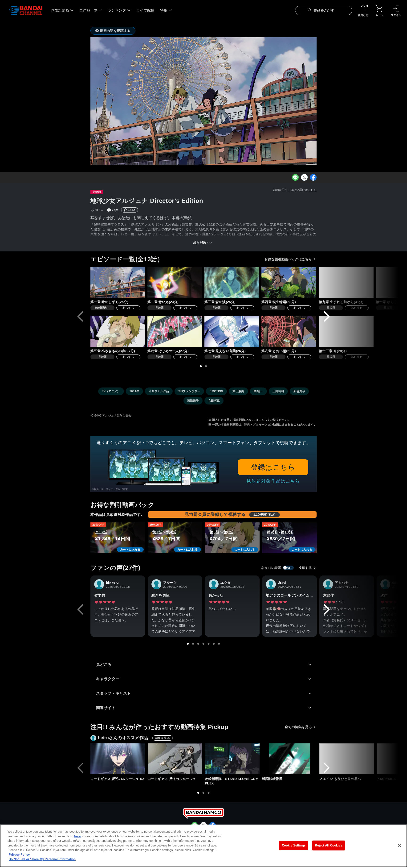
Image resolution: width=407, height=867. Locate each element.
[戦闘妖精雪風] (289, 758)
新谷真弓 (299, 391)
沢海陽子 (193, 400)
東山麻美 (238, 391)
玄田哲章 (214, 400)
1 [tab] (201, 366)
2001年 (134, 391)
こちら (312, 190)
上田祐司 (278, 391)
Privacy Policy (19, 854)
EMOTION (216, 391)
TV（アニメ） (111, 391)
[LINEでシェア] (295, 177)
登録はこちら (273, 467)
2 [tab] (206, 366)
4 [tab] (203, 644)
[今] (346, 331)
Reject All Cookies (328, 845)
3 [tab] (198, 644)
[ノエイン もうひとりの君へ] (346, 758)
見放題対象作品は (273, 481)
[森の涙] (231, 282)
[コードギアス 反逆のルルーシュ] (175, 758)
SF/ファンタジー (189, 391)
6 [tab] (214, 644)
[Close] (399, 845)
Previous (80, 316)
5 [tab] (208, 644)
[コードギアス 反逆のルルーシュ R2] (117, 758)
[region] (203, 846)
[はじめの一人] (174, 331)
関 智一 (258, 391)
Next (327, 316)
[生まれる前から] (346, 282)
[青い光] (174, 282)
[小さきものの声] (117, 331)
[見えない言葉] (231, 331)
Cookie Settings (293, 845)
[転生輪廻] (288, 282)
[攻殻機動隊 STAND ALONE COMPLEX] (232, 758)
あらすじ (128, 307)
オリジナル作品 (159, 391)
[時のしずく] (117, 282)
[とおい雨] (288, 331)
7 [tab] (219, 644)
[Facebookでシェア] (313, 177)
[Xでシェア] (304, 177)
